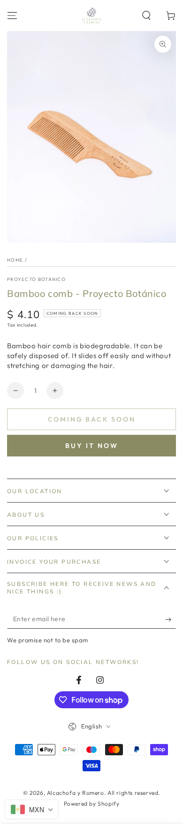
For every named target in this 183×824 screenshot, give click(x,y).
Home (15, 260)
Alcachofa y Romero (75, 792)
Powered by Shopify (92, 803)
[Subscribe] (170, 619)
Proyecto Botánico (36, 279)
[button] (146, 16)
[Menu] (12, 16)
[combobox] (32, 809)
